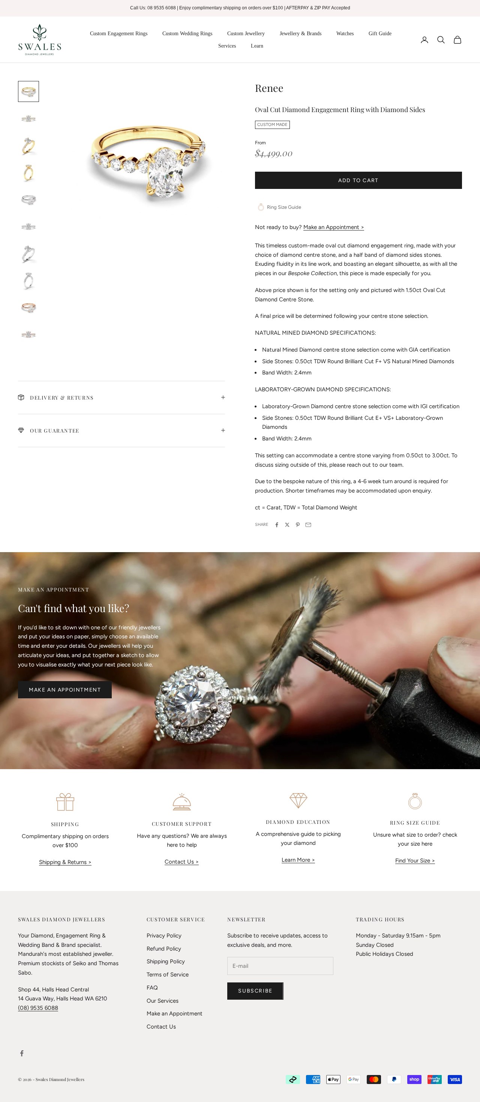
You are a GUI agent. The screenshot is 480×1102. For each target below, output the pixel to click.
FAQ (152, 987)
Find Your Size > (415, 860)
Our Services (162, 1000)
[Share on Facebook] (277, 525)
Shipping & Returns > (65, 862)
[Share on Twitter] (287, 525)
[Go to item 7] (28, 253)
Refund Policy (164, 948)
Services (227, 46)
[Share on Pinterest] (298, 525)
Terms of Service (168, 974)
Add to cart (358, 180)
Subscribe (255, 991)
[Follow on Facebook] (22, 1053)
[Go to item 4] (28, 172)
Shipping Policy (166, 961)
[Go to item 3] (28, 145)
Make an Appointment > (333, 227)
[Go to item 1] (28, 91)
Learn (257, 46)
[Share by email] (308, 525)
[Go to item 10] (28, 334)
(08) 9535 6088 (38, 1008)
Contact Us (161, 1026)
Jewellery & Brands (300, 33)
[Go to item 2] (28, 118)
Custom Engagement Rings (118, 33)
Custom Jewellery (246, 33)
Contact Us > (182, 861)
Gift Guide (380, 33)
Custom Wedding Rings (187, 33)
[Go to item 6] (28, 226)
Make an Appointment (65, 690)
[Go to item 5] (28, 199)
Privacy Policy (164, 935)
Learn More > (298, 859)
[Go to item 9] (28, 307)
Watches (345, 33)
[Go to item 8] (28, 280)
